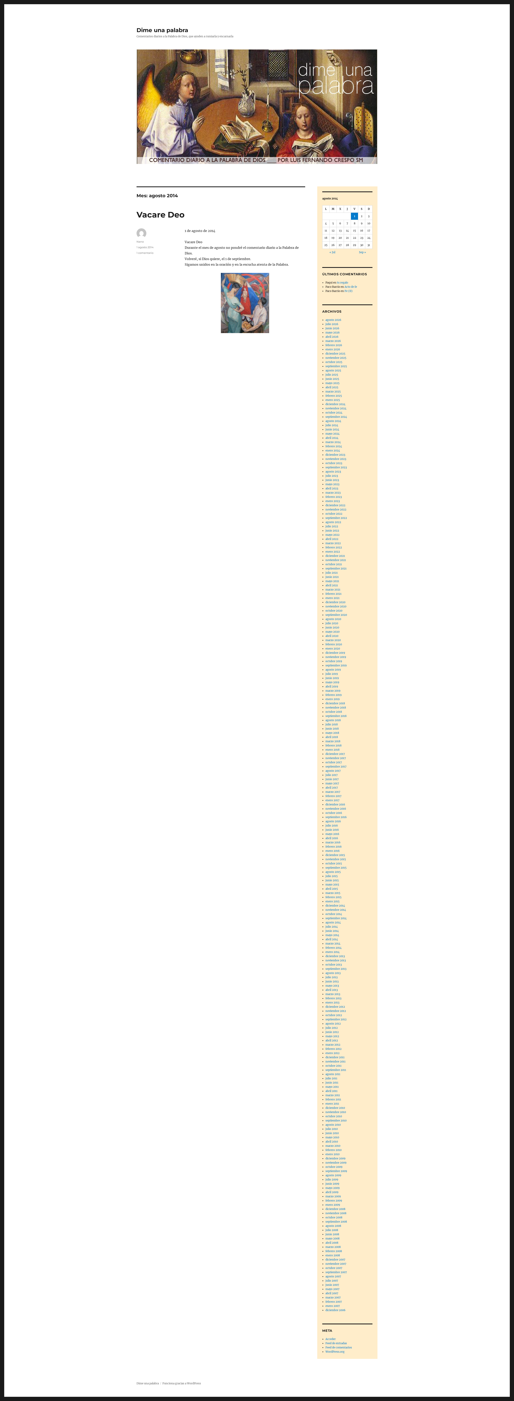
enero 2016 (332, 851)
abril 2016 (331, 838)
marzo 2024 (333, 442)
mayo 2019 (332, 682)
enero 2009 (332, 1205)
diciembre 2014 (335, 905)
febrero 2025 (333, 396)
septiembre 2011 (335, 1070)
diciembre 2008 (335, 1209)
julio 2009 (331, 1179)
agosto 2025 (333, 370)
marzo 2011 (332, 1095)
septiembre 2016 (336, 817)
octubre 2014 (333, 914)
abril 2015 (331, 889)
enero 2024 (332, 450)
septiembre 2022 (336, 518)
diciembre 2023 (335, 454)
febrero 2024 (333, 446)
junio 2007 (332, 1285)
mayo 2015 (332, 884)
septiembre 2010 (336, 1120)
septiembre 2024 (336, 417)
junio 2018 (332, 728)
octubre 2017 (333, 762)
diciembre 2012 (335, 1007)
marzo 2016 (333, 842)
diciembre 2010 (335, 1108)
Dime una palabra (162, 30)
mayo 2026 (332, 332)
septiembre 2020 (336, 615)
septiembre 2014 (336, 918)
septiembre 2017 (336, 766)
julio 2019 (331, 674)
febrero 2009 (333, 1200)
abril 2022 (331, 539)
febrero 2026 (333, 345)
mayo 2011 (332, 1087)
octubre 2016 (333, 813)
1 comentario (145, 252)
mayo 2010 (332, 1137)
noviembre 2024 (335, 408)
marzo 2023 (333, 492)
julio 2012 (331, 1028)
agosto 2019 (333, 669)
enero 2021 (332, 598)
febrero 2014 (333, 948)
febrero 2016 (333, 846)
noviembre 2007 (335, 1264)
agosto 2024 (333, 421)
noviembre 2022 (335, 509)
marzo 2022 (333, 543)
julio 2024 (331, 425)
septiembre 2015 (336, 867)
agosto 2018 (333, 720)
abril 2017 (331, 787)
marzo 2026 (333, 341)
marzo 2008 (333, 1247)
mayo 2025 (332, 383)
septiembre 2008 (336, 1221)
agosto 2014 (333, 922)
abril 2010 (331, 1141)
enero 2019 (332, 699)
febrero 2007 (333, 1301)
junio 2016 (332, 830)
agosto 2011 (332, 1074)
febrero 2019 (333, 695)
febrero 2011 (333, 1099)
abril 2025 (331, 387)
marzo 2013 (332, 994)
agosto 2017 (333, 771)
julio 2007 (331, 1280)
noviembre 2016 (335, 808)
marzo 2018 (332, 741)
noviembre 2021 (335, 560)
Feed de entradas (336, 1343)
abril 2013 (331, 990)
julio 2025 (331, 374)
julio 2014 (331, 926)
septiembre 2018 (336, 716)
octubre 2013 (333, 964)
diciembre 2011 (335, 1057)
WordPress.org (335, 1351)
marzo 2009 (333, 1196)
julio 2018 (331, 724)
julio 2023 (331, 476)
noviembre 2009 (336, 1162)
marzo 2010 (332, 1146)
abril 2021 (331, 585)
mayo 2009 (332, 1188)
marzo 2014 (332, 943)
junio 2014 (332, 931)
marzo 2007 (333, 1297)
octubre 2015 (333, 863)
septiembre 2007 (336, 1272)
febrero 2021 (333, 594)
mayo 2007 (332, 1289)
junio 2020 (332, 627)
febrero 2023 (333, 497)
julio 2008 (331, 1230)
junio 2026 (332, 328)
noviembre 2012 (335, 1011)
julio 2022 (331, 526)
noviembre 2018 (335, 707)
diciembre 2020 (335, 602)
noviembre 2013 (335, 960)
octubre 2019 (333, 661)
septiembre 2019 (336, 665)
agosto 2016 (333, 821)
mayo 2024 (332, 433)
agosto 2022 (333, 522)
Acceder (330, 1339)
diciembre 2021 (335, 556)
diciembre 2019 (335, 653)
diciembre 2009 (335, 1158)
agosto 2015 (333, 872)
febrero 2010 (333, 1150)
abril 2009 (332, 1192)
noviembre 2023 (335, 459)
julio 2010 (331, 1129)
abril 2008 (331, 1242)
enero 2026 (332, 349)
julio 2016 (331, 825)
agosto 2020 (333, 619)
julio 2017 (331, 775)
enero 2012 (332, 1053)
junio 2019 (332, 678)
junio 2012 (332, 1032)
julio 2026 (331, 324)
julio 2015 (331, 876)
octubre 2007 (333, 1268)
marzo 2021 (332, 589)
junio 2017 (332, 779)
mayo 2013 (332, 985)
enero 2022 (332, 551)
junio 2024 (332, 429)
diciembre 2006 (335, 1310)
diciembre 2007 (335, 1259)
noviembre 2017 (335, 758)
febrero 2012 (333, 1049)
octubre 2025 (333, 362)
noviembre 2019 (335, 657)
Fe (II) (349, 291)
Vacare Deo (161, 215)
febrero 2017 (333, 796)
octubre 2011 (333, 1066)
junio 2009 (332, 1183)
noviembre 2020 (335, 606)
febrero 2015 (333, 897)
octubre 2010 (333, 1116)
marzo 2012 (332, 1044)
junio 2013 (332, 981)
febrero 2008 (333, 1251)
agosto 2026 (333, 320)
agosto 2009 (333, 1175)
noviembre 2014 (335, 910)
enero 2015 (332, 901)
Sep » (362, 252)
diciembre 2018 (335, 703)
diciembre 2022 (335, 505)
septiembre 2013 (335, 969)
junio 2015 (332, 880)
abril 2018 (331, 737)
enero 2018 (332, 749)
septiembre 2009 (336, 1171)
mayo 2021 (332, 581)
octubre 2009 (334, 1167)
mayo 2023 (332, 484)
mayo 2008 (332, 1238)
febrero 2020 (333, 644)
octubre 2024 (333, 412)
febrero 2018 (333, 745)
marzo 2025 (333, 391)
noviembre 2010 (335, 1112)
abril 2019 (331, 686)
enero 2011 (332, 1103)
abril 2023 (331, 488)
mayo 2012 (332, 1036)
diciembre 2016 (335, 804)
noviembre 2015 (335, 859)
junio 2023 (332, 480)
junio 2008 (332, 1234)
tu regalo (342, 282)
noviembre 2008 (335, 1213)
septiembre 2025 (336, 366)
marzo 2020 (333, 640)
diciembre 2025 (335, 353)
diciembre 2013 (335, 956)
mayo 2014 (332, 935)
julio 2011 (331, 1078)
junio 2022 (332, 530)
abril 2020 (331, 636)
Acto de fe (351, 287)
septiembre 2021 (336, 568)
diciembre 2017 (335, 754)
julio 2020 (331, 623)
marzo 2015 (332, 893)
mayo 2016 (332, 834)
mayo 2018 (332, 733)
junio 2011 (331, 1082)
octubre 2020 (333, 610)
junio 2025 (332, 379)
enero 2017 (332, 800)
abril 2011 (331, 1091)
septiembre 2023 (336, 467)
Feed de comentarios (338, 1347)
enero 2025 (332, 400)
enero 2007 (332, 1306)
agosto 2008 (333, 1226)
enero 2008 (332, 1255)
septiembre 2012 (336, 1019)
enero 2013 (332, 1002)
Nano (140, 241)
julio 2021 (331, 572)
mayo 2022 (332, 535)
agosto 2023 (333, 471)
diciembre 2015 (335, 855)
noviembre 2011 (335, 1061)
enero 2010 (332, 1154)
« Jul (332, 252)
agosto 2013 (333, 973)
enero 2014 (332, 952)
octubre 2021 (333, 564)
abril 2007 (331, 1293)
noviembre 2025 (335, 358)
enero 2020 (332, 648)
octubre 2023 (333, 463)
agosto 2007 (333, 1276)
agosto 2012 (333, 1023)
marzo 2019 (333, 690)
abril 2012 (331, 1040)
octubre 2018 (333, 712)
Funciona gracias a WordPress (181, 1383)
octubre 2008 (333, 1217)
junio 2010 (332, 1133)
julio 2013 (331, 977)
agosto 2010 (333, 1124)
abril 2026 (332, 337)
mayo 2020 (332, 631)
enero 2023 (332, 501)
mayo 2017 (332, 783)
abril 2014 (331, 939)
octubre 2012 (333, 1015)
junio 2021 (332, 577)
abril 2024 (331, 438)
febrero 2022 (333, 547)
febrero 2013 (333, 998)
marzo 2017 (332, 792)
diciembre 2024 (335, 404)
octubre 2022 (333, 513)
